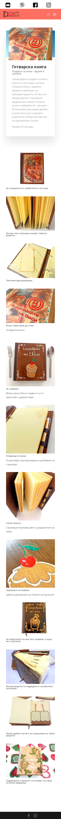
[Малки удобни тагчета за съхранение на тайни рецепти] (30, 731)
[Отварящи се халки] (30, 453)
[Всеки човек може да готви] (30, 323)
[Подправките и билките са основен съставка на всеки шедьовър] (30, 778)
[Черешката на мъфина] (30, 587)
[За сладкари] (30, 386)
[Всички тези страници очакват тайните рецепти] (30, 230)
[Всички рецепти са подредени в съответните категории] (30, 684)
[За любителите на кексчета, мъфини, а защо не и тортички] (30, 636)
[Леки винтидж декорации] (30, 278)
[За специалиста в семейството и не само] (30, 185)
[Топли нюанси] (30, 520)
